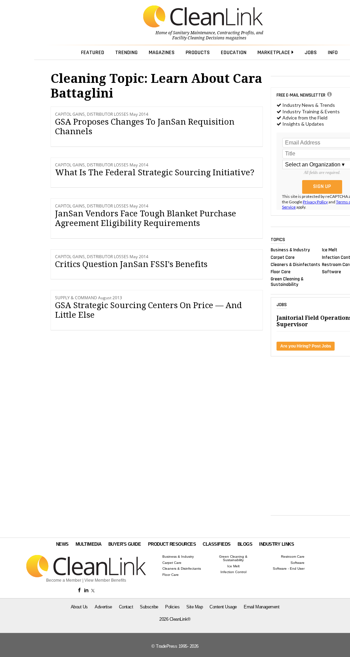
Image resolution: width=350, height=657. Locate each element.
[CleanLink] (203, 17)
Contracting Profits (235, 32)
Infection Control (233, 572)
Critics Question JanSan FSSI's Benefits (131, 264)
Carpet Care (283, 257)
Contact (126, 606)
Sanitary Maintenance (194, 32)
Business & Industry (290, 250)
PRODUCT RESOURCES (172, 544)
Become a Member (63, 580)
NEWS (62, 544)
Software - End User (289, 568)
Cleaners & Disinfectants (295, 264)
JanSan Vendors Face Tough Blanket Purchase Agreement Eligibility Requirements (145, 218)
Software (331, 272)
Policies (172, 606)
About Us (79, 606)
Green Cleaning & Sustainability (287, 282)
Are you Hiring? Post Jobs (305, 346)
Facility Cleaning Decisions (198, 38)
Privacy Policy (315, 201)
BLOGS (245, 544)
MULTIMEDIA (89, 544)
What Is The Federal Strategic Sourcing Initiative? (154, 172)
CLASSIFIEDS (217, 544)
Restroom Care (293, 556)
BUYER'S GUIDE (124, 544)
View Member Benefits (105, 580)
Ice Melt (329, 250)
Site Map (194, 606)
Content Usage (223, 606)
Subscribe (149, 606)
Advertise (103, 606)
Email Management (261, 606)
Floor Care (281, 272)
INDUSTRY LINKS (276, 544)
